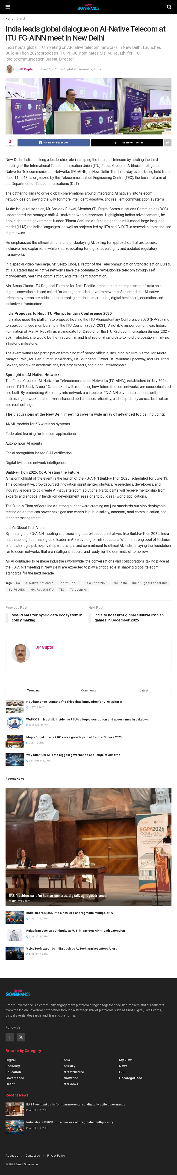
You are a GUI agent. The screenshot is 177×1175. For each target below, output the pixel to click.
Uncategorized (130, 1078)
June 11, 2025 (49, 69)
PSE (122, 1072)
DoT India (120, 583)
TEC (62, 589)
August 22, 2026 (37, 918)
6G (18, 583)
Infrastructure (73, 1072)
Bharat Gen (67, 583)
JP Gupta (26, 69)
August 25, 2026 (20, 901)
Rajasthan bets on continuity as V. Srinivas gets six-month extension (75, 930)
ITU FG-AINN (16, 589)
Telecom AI (78, 589)
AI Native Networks (39, 583)
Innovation (70, 1078)
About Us (12, 1155)
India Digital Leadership (150, 583)
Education (13, 1072)
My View (125, 1060)
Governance (83, 69)
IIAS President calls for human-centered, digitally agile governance (57, 896)
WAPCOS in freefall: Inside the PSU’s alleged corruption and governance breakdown (87, 719)
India (97, 69)
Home (9, 18)
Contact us (33, 1155)
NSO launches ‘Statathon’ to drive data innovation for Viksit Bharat (74, 701)
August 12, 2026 (37, 954)
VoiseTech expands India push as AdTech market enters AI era (71, 948)
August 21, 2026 (37, 936)
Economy (13, 1066)
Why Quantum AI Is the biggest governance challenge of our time (73, 755)
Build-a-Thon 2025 (94, 583)
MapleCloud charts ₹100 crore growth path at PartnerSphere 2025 (73, 737)
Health (10, 1084)
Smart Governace (27, 1164)
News (123, 1066)
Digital (21, 18)
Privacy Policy (56, 1155)
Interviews (70, 1084)
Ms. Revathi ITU (42, 589)
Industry (68, 1066)
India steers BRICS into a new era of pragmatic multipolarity (69, 913)
